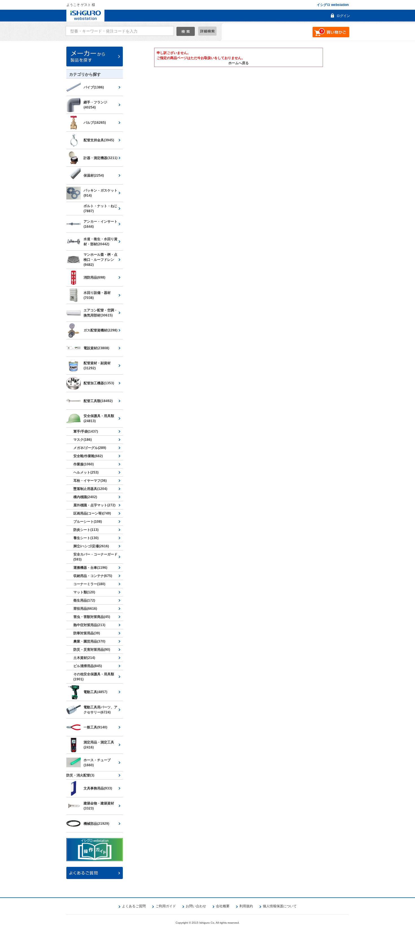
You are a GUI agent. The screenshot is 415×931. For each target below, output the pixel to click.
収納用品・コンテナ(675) (92, 576)
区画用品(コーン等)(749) (92, 513)
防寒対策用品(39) (86, 633)
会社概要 (223, 906)
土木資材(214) (84, 658)
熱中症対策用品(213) (89, 625)
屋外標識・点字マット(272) (94, 505)
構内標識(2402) (85, 497)
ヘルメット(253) (86, 472)
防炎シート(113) (86, 530)
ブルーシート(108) (87, 522)
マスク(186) (82, 440)
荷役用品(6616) (85, 609)
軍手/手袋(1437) (85, 431)
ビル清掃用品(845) (87, 666)
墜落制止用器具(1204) (90, 489)
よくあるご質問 (134, 906)
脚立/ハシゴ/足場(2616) (91, 546)
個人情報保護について (280, 906)
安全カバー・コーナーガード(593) (95, 556)
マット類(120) (84, 592)
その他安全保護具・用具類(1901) (93, 676)
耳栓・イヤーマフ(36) (90, 481)
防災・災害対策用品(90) (91, 650)
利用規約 (246, 906)
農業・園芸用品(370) (89, 641)
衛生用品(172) (84, 600)
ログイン (343, 16)
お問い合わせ (196, 906)
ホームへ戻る (238, 63)
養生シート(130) (86, 538)
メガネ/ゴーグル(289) (89, 448)
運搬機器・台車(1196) (90, 568)
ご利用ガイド (166, 906)
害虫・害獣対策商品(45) (91, 617)
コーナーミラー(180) (89, 584)
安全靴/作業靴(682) (88, 456)
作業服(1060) (83, 464)
